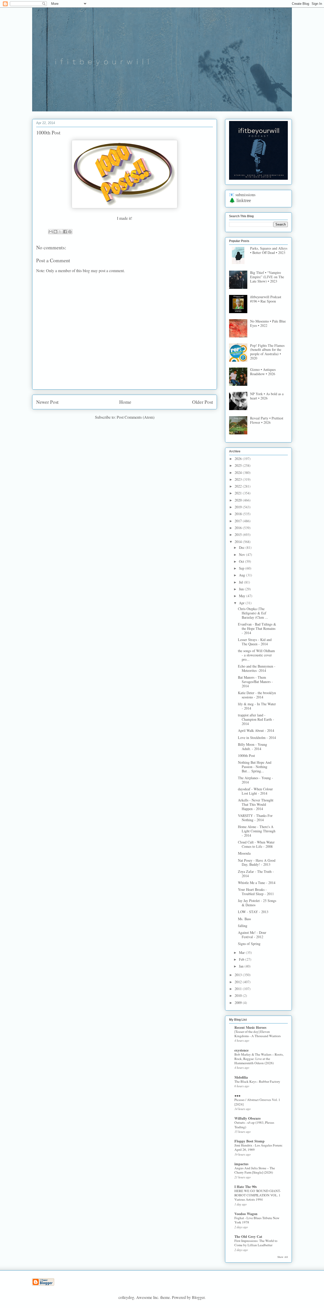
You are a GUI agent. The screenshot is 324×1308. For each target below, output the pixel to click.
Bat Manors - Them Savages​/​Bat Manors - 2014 (255, 681)
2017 (239, 520)
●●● (237, 1095)
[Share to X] (60, 231)
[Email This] (50, 231)
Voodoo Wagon (245, 1213)
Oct (242, 561)
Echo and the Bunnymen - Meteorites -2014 (256, 668)
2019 (239, 507)
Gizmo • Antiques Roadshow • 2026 (263, 371)
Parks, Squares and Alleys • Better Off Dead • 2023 (268, 250)
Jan (242, 966)
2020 (239, 500)
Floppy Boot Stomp (249, 1141)
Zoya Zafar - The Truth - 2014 (256, 873)
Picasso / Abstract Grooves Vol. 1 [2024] (257, 1101)
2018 (239, 513)
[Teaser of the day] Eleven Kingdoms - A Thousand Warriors (257, 1033)
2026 (239, 458)
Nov (242, 554)
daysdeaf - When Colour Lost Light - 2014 (255, 791)
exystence (241, 1050)
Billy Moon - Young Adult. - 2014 (252, 746)
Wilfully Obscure (247, 1118)
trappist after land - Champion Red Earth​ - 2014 (256, 719)
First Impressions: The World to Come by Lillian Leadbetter (255, 1242)
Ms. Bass (244, 918)
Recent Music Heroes (250, 1027)
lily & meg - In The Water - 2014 (257, 706)
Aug (242, 575)
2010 (239, 995)
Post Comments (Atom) (135, 417)
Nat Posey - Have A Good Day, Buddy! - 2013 (256, 862)
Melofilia (241, 1077)
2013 (239, 974)
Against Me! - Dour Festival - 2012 (252, 934)
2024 (239, 472)
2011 (239, 988)
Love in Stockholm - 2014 (257, 737)
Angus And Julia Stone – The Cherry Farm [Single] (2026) (254, 1170)
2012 (239, 981)
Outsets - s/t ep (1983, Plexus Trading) (254, 1124)
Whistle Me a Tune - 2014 (256, 882)
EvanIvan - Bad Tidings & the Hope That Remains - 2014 (257, 628)
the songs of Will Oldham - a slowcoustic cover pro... (256, 655)
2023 (239, 479)
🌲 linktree (240, 200)
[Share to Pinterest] (69, 231)
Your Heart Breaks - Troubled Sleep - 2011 (256, 891)
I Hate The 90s (245, 1186)
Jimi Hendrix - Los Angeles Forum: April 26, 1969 (258, 1147)
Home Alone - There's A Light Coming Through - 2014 (256, 831)
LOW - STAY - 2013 (253, 911)
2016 (239, 527)
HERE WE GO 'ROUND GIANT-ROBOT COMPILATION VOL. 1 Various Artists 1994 (257, 1195)
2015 (239, 534)
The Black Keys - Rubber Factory (257, 1081)
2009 (239, 1002)
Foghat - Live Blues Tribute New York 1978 (256, 1220)
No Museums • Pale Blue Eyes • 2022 (268, 323)
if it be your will (70, 19)
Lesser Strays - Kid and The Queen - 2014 (255, 641)
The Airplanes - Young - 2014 (255, 779)
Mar (242, 952)
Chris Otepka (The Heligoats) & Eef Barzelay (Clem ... (253, 613)
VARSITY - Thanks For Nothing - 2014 (255, 817)
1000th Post (246, 755)
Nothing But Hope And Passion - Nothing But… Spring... (254, 766)
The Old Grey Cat (248, 1236)
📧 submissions (242, 194)
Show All (282, 1257)
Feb (242, 959)
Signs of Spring (249, 943)
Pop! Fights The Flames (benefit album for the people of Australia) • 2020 (267, 351)
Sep (242, 568)
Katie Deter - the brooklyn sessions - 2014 (257, 694)
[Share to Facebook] (65, 231)
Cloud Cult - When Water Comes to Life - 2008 (256, 844)
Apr (242, 602)
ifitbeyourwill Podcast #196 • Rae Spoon (265, 299)
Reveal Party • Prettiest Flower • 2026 (266, 420)
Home (125, 402)
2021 (239, 493)
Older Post (202, 402)
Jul (241, 582)
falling (242, 925)
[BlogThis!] (55, 231)
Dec (242, 547)
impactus (241, 1163)
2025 (239, 465)
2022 (239, 486)
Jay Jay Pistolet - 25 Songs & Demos (257, 902)
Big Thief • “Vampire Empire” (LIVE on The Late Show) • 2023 (267, 277)
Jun (242, 589)
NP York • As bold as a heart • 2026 (267, 395)
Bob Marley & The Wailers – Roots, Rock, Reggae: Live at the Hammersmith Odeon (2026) (259, 1058)
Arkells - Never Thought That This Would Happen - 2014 (255, 804)
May (242, 595)
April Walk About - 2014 (256, 730)
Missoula (244, 853)
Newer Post (47, 402)
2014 (239, 541)
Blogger (198, 1297)
